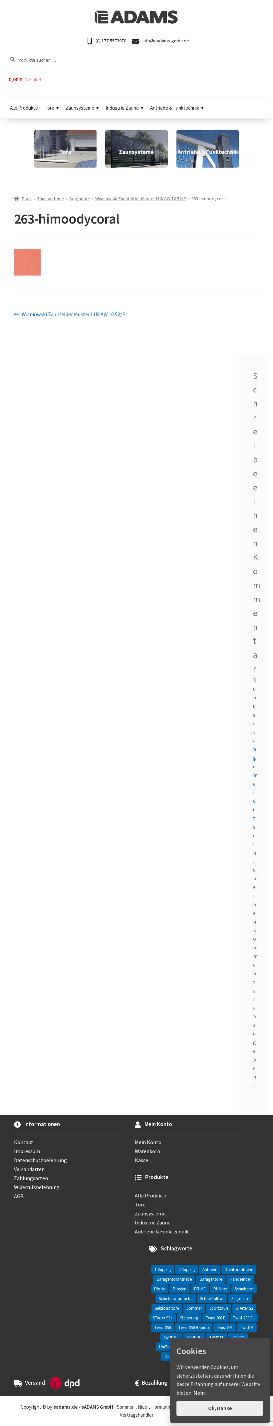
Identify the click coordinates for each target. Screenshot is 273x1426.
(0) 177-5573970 (110, 41)
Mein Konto (148, 1142)
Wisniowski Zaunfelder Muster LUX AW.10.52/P (140, 199)
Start (27, 199)
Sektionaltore (167, 1308)
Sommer (194, 1308)
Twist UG (194, 1337)
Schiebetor (244, 1289)
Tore (49, 108)
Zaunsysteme (80, 108)
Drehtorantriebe (239, 1269)
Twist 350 (162, 1327)
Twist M (246, 1327)
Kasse (141, 1160)
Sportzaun (218, 1308)
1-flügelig (162, 1269)
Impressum (27, 1151)
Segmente (79, 199)
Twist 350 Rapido (193, 1327)
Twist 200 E (215, 1318)
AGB (19, 1196)
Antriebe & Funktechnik (174, 108)
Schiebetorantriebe (175, 1298)
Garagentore (210, 1279)
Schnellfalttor (212, 1298)
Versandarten (29, 1169)
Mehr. (199, 1392)
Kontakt (23, 1142)
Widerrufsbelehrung (37, 1187)
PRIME (200, 1289)
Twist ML (170, 1337)
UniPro (238, 1337)
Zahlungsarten (31, 1178)
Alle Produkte (24, 108)
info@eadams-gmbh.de (165, 41)
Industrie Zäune (122, 108)
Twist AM (224, 1327)
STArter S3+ (162, 1318)
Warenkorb (147, 1151)
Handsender (240, 1279)
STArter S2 (244, 1308)
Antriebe (209, 1269)
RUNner (220, 1289)
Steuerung (189, 1318)
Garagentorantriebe (174, 1279)
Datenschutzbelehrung (40, 1160)
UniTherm (168, 1347)
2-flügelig (186, 1269)
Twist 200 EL (244, 1318)
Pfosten (179, 1289)
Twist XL (216, 1337)
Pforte (159, 1289)
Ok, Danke (220, 1408)
